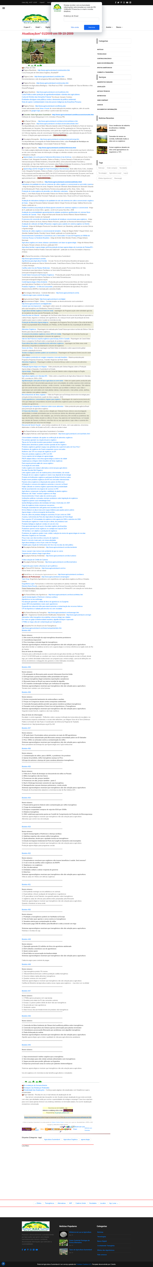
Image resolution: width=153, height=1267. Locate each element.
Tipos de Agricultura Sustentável (80, 1250)
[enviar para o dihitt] (70, 1129)
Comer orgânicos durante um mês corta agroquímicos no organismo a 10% (119, 149)
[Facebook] (69, 1127)
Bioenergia (118, 178)
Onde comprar (112, 168)
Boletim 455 (26, 766)
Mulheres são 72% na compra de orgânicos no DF (39, 451)
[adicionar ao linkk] (60, 1131)
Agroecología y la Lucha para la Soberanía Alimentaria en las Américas (47, 157)
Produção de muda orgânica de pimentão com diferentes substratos (45, 191)
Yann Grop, (26, 579)
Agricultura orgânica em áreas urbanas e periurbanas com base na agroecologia (49, 242)
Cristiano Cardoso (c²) (83, 1264)
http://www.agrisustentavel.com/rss (54, 568)
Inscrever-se (78, 1117)
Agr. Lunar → (113, 1203)
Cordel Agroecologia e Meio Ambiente (34, 282)
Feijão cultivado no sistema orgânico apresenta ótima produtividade (44, 486)
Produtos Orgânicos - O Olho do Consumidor (37, 286)
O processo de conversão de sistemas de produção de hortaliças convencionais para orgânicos (54, 219)
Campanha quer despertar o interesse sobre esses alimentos (43, 406)
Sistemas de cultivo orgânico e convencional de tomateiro (41, 231)
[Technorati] (65, 1129)
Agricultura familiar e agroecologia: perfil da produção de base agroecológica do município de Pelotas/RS (57, 247)
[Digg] (60, 1127)
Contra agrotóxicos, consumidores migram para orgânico (41, 399)
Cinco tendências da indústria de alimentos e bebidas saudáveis (119, 128)
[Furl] (62, 1129)
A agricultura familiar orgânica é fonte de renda (37, 311)
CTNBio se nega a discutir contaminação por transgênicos (41, 622)
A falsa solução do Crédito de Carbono (35, 560)
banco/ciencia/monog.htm (70, 139)
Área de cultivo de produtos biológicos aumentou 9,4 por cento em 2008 (46, 514)
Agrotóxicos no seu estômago (32, 599)
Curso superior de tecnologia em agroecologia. (37, 456)
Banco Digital (102, 1241)
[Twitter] (70, 1127)
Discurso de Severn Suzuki (31, 425)
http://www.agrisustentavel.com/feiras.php (50, 106)
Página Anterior (28, 1117)
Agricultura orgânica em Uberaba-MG (34, 376)
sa (38, 463)
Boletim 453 (26, 827)
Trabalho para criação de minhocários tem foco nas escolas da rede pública (47, 545)
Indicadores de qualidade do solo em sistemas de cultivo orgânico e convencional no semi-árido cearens (57, 184)
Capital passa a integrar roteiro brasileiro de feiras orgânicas (42, 461)
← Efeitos (38, 1203)
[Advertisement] (58, 1168)
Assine (108, 27)
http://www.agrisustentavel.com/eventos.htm (54, 70)
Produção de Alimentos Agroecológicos (35, 322)
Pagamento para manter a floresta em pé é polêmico (39, 566)
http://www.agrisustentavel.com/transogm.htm (63, 612)
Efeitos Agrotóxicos (105, 178)
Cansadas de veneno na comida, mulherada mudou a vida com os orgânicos (119, 138)
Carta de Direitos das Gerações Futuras (36, 97)
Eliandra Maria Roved (29, 586)
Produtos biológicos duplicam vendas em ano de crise (40, 524)
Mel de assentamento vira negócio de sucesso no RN (40, 489)
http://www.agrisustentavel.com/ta (67, 293)
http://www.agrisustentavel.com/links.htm (49, 76)
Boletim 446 (26, 1016)
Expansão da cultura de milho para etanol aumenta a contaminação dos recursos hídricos (52, 606)
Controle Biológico (104, 58)
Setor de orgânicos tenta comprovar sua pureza (38, 505)
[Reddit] (62, 1127)
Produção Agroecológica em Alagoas (34, 366)
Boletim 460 (26, 630)
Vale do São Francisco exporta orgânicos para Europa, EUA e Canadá (45, 339)
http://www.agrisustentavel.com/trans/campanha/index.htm (42, 628)
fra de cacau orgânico (46, 463)
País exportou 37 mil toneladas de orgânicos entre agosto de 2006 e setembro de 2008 (51, 519)
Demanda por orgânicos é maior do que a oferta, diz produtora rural (44, 521)
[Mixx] (67, 1129)
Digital (47, 27)
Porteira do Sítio (86, 1117)
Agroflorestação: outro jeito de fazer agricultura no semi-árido (42, 380)
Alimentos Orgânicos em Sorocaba (34, 535)
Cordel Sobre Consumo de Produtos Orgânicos (38, 275)
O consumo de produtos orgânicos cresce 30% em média (41, 334)
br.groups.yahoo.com (62, 1113)
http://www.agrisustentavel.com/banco (71, 574)
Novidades (123, 168)
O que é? (42, 2)
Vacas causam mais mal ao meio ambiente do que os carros (42, 551)
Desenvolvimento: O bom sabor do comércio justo (39, 496)
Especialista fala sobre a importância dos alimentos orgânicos (43, 343)
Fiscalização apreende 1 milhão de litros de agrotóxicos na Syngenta (45, 602)
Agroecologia (26, 371)
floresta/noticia (72, 562)
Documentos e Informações (107, 109)
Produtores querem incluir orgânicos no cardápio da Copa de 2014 (44, 528)
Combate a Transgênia (105, 72)
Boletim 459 (26, 667)
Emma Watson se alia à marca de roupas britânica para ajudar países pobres (48, 510)
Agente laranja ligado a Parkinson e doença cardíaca (39, 597)
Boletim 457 (26, 728)
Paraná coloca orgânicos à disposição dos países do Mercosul (43, 482)
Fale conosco (102, 1255)
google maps (35, 111)
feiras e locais (44, 108)
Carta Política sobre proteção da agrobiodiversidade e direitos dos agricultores (51, 94)
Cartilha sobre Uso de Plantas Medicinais (36, 268)
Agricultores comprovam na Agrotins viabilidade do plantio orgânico (44, 491)
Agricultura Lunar (115, 173)
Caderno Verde (81, 1203)
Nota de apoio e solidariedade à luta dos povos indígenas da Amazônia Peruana (51, 102)
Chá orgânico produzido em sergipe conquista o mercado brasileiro (44, 357)
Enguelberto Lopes (28, 584)
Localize (103, 1203)
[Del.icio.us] (64, 1127)
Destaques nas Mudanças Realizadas (36, 1088)
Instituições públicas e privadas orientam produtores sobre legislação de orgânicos (50, 498)
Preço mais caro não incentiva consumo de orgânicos (40, 538)
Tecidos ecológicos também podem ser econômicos (39, 352)
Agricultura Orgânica (70, 1139)
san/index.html (85, 434)
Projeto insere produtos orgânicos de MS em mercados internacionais (45, 479)
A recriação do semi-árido (30, 465)
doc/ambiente (72, 547)
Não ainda (75, 27)
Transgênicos (49, 1203)
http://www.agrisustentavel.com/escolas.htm (52, 83)
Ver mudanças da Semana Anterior (35, 1085)
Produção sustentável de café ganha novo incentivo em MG (42, 507)
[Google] (72, 1127)
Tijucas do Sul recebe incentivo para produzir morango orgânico (43, 442)
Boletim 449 (26, 939)
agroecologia (85, 1139)
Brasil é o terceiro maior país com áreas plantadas (39, 540)
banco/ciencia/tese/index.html (68, 124)
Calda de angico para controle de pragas (35, 295)
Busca (118, 27)
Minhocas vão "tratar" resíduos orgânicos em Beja (39, 493)
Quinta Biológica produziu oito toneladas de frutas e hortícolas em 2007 (46, 503)
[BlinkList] (64, 1129)
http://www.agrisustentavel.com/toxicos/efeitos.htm (66, 594)
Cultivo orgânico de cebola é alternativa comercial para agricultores (44, 468)
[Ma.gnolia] (65, 1127)
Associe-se (50, 2)
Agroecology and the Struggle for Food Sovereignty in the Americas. (46, 169)
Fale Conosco (37, 1117)
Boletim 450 (26, 909)
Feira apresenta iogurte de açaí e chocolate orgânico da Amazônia (44, 526)
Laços (126, 173)
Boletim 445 (26, 1045)
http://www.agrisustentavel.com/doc (34, 258)
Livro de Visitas (69, 1117)
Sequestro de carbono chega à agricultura (36, 553)
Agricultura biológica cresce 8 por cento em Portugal (39, 542)
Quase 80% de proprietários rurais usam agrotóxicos (40, 604)
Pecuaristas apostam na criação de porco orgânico (39, 440)
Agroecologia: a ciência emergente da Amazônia (38, 512)
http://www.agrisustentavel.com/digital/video (36, 304)
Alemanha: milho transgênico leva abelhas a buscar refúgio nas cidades (46, 617)
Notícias (100, 49)
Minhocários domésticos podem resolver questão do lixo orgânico (44, 444)
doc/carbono (72, 556)
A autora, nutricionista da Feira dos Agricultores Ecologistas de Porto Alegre (47, 517)
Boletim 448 (26, 964)
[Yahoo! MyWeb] (60, 1129)
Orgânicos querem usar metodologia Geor (36, 500)
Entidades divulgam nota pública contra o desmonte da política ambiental (49, 99)
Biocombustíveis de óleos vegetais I (34, 394)
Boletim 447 (26, 991)
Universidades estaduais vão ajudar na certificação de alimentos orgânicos (47, 437)
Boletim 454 (26, 798)
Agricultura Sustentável (52, 1139)
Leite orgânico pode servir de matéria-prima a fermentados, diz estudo (45, 472)
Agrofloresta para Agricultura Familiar (34, 261)
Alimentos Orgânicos (29, 329)
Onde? (37, 27)
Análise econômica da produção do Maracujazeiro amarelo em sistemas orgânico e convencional (55, 207)
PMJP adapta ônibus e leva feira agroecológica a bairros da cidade (44, 458)
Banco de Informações (105, 63)
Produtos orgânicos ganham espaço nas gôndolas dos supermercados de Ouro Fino (50, 447)
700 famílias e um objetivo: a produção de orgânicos (39, 531)
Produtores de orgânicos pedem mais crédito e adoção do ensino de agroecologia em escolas (53, 533)
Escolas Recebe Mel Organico (32, 470)
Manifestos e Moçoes (104, 82)
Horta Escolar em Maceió (30, 315)
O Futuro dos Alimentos (30, 411)
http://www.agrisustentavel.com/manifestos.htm (53, 92)
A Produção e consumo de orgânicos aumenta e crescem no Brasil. (45, 484)
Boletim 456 (26, 748)
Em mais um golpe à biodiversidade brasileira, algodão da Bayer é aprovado (47, 619)
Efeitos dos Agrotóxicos (105, 1250)
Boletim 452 (26, 853)
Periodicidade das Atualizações (34, 1090)
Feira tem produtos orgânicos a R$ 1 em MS (37, 454)
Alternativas (62, 1203)
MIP (70, 1203)
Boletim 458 (26, 692)
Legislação (101, 86)
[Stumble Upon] (67, 1127)
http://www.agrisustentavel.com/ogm (79, 615)
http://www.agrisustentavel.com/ (47, 124)
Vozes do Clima (27, 348)
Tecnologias (101, 54)
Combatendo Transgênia (105, 1246)
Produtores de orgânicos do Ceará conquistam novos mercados (43, 449)
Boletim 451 (26, 884)
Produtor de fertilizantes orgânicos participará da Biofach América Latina (46, 477)
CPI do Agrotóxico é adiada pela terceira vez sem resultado (42, 608)
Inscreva (92, 27)
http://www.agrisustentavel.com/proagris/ (55, 577)
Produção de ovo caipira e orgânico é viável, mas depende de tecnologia (46, 475)
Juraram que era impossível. (31, 306)
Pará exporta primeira (29, 463)
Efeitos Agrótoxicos (104, 67)
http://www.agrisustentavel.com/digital (52, 299)
